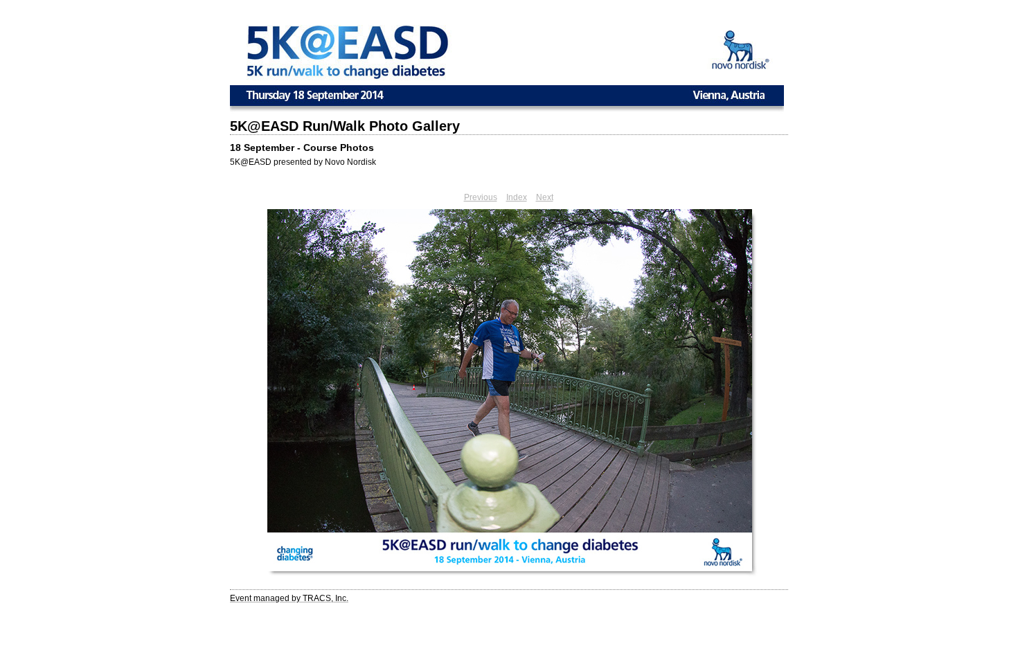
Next (544, 197)
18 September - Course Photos (302, 147)
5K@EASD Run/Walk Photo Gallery (345, 126)
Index (516, 197)
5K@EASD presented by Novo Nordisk (303, 162)
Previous (480, 197)
